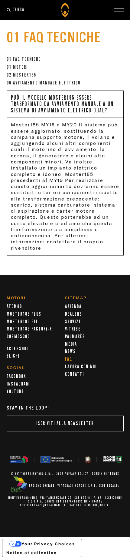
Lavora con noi (81, 366)
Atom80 (14, 306)
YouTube (15, 391)
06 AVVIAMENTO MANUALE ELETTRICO (43, 83)
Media (71, 344)
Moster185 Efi (22, 321)
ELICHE (13, 356)
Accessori (17, 349)
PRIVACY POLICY (76, 474)
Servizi (72, 321)
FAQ (68, 359)
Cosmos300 (18, 336)
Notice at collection (31, 552)
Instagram (18, 384)
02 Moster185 (21, 75)
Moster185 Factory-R (29, 329)
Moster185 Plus (24, 314)
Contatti (74, 374)
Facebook (16, 376)
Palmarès (75, 336)
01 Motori (17, 67)
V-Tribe (73, 329)
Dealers (73, 314)
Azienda (73, 306)
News (70, 351)
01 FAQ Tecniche (24, 59)
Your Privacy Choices (48, 543)
